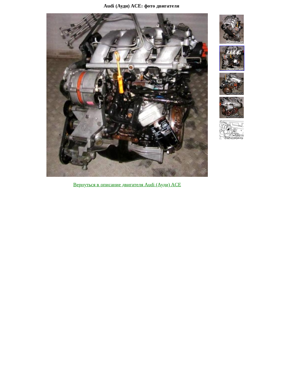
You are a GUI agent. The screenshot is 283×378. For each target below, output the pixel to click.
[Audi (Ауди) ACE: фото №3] (231, 93)
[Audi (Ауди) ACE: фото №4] (231, 116)
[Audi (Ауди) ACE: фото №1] (231, 42)
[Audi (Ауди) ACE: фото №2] (231, 69)
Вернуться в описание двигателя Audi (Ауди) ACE (127, 184)
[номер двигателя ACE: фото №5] (231, 138)
